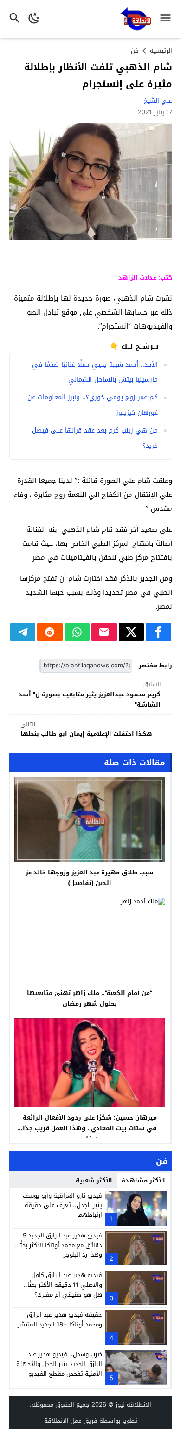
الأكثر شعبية (94, 1180)
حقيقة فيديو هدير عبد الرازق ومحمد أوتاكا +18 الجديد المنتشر (60, 1319)
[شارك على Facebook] (158, 632)
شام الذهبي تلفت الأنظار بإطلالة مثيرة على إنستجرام (98, 75)
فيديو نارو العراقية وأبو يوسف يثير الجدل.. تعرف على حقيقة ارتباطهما (62, 1205)
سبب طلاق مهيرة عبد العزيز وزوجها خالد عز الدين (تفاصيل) (90, 877)
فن (135, 50)
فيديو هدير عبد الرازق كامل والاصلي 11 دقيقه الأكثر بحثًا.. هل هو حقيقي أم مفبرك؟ (63, 1284)
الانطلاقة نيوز (133, 1404)
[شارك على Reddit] (49, 632)
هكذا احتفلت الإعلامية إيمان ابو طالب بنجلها (86, 730)
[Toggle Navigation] (168, 19)
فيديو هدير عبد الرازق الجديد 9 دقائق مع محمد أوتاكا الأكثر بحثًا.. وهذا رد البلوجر (58, 1245)
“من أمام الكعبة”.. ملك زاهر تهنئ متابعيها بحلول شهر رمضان (89, 998)
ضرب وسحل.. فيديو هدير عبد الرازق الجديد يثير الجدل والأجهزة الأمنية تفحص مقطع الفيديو (59, 1364)
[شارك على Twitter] (131, 632)
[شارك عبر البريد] (104, 632)
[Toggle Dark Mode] (34, 19)
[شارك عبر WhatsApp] (77, 632)
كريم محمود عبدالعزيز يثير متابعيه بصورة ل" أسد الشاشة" (90, 695)
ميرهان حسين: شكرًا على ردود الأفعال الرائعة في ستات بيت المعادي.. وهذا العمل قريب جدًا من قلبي (90, 1128)
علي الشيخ (158, 100)
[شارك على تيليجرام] (23, 632)
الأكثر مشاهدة (143, 1180)
